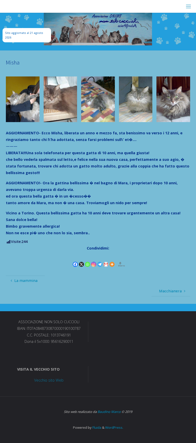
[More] (112, 260)
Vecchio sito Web (49, 380)
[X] (81, 260)
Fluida (96, 427)
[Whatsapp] (87, 260)
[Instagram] (93, 260)
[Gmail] (105, 260)
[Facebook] (75, 260)
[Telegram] (99, 260)
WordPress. (114, 427)
